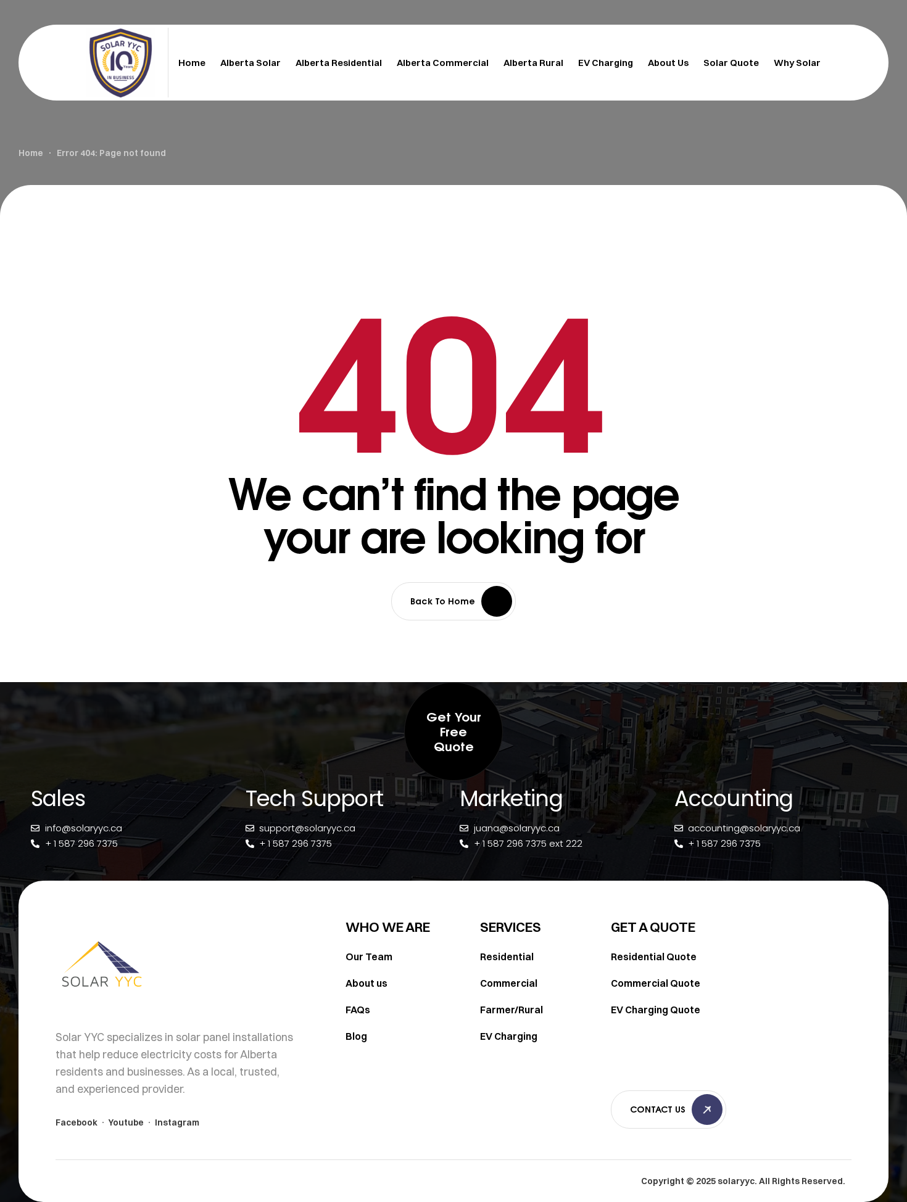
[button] (453, 731)
